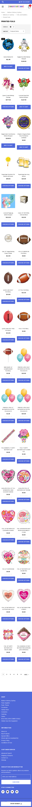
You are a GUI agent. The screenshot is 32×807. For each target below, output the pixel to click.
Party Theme (5, 705)
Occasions (4, 707)
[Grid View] (10, 26)
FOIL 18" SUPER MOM (8, 569)
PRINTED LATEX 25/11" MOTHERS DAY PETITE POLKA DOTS (24, 369)
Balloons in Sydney (8, 15)
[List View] (13, 26)
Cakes (3, 716)
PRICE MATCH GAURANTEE (9, 738)
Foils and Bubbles (22, 15)
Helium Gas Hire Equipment (9, 721)
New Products (5, 733)
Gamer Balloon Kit (8, 57)
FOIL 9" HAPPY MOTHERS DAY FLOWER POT (23, 449)
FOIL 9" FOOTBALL (24, 328)
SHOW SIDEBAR (15, 803)
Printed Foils (6, 17)
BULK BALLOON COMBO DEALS (10, 718)
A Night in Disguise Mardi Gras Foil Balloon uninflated (23, 135)
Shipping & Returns (7, 755)
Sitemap (3, 760)
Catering (3, 714)
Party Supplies (5, 703)
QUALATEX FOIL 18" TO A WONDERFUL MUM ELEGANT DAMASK (8, 490)
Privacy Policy (5, 740)
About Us (4, 731)
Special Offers (5, 736)
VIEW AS (5, 27)
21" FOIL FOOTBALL (23, 290)
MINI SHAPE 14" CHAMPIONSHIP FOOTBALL (8, 369)
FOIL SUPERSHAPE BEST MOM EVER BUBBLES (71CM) (24, 530)
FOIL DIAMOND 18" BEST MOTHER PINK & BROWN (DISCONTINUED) (23, 648)
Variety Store (5, 709)
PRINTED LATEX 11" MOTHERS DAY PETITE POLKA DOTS (8, 409)
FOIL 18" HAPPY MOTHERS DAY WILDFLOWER (8, 648)
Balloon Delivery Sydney (14, 12)
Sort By (5, 31)
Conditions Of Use (6, 742)
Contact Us (4, 758)
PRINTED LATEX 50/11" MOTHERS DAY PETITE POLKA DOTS (24, 409)
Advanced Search (6, 753)
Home (3, 12)
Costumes (4, 712)
